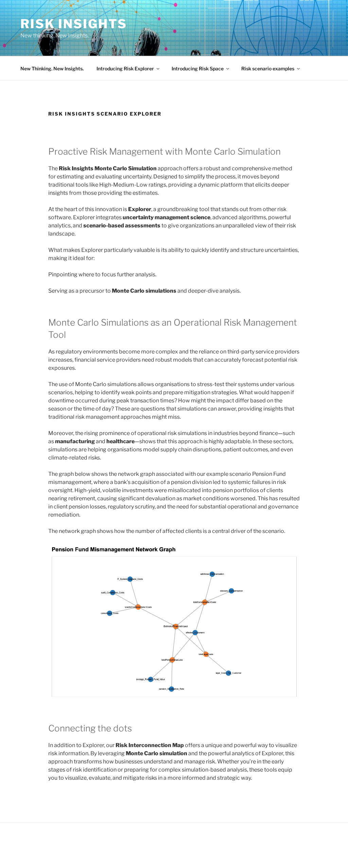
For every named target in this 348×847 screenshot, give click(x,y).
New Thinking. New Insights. (52, 68)
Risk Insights (73, 23)
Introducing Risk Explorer (125, 68)
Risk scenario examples (267, 68)
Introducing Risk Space (198, 68)
